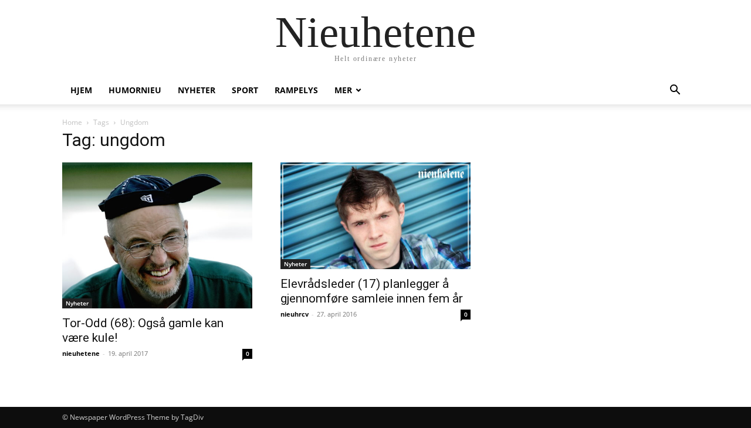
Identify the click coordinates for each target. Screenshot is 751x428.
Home (72, 122)
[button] (675, 91)
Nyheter (196, 90)
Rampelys (296, 90)
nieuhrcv (294, 314)
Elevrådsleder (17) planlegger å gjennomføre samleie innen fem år (371, 291)
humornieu (135, 90)
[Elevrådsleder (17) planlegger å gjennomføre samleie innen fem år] (375, 215)
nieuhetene (81, 353)
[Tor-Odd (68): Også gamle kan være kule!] (157, 235)
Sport (245, 90)
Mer (343, 90)
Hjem (81, 90)
